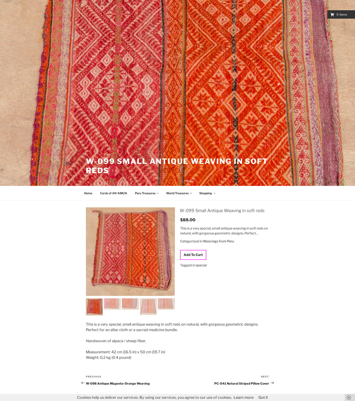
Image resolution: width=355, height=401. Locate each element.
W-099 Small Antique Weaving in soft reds (222, 210)
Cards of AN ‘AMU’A (113, 193)
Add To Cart (193, 255)
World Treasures (177, 193)
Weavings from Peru (218, 241)
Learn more (244, 397)
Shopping (205, 193)
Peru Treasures (145, 193)
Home (88, 193)
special (201, 265)
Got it (263, 397)
